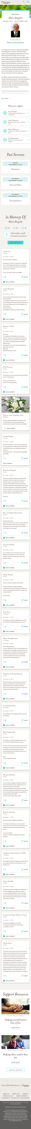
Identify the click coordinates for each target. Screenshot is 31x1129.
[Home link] (6, 2)
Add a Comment (10, 282)
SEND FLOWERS (11, 428)
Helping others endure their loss (15, 1054)
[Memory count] (6, 227)
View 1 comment (7, 463)
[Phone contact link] (24, 3)
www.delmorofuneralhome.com (17, 93)
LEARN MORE (15, 1027)
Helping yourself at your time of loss (15, 1019)
